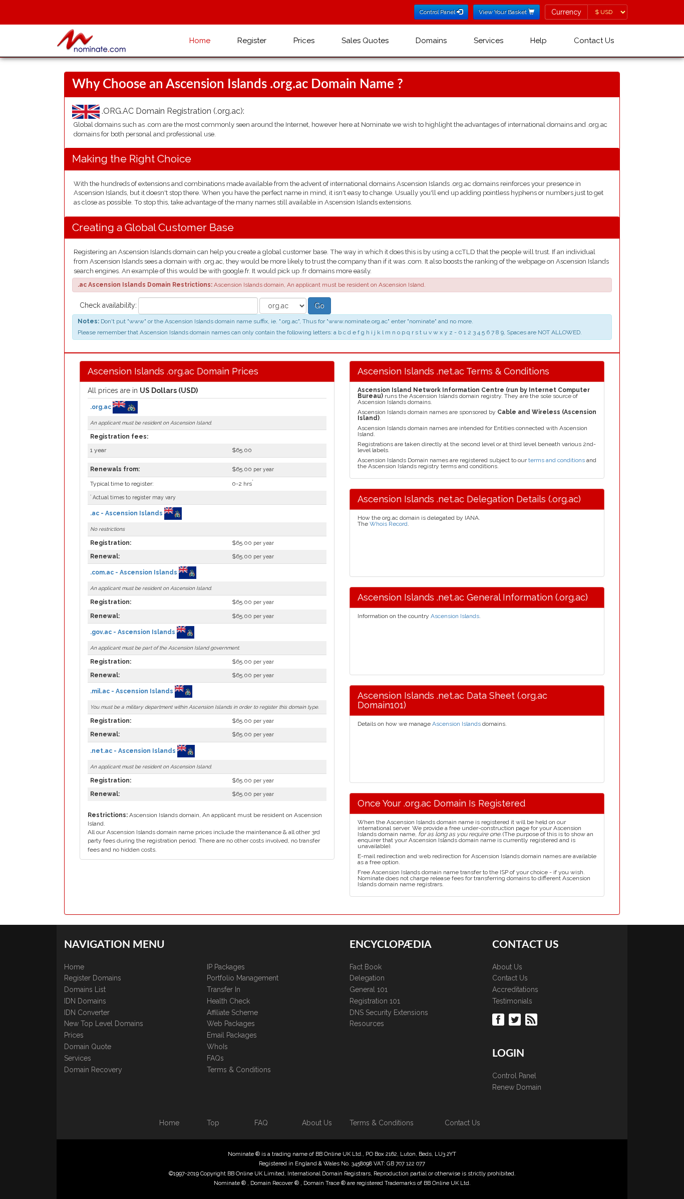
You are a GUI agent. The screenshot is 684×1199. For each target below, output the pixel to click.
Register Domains (92, 978)
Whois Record (389, 523)
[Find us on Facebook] (499, 1019)
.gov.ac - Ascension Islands (133, 631)
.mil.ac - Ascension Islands (132, 691)
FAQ (261, 1123)
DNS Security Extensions (389, 1013)
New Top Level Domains (103, 1024)
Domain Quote (87, 1047)
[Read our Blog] (532, 1019)
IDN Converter (87, 1013)
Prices (303, 40)
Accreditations (515, 989)
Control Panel (514, 1076)
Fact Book (366, 967)
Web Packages (231, 1024)
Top (213, 1123)
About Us (507, 967)
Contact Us (594, 40)
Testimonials (512, 1001)
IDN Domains (85, 1001)
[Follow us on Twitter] (516, 1019)
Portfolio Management (242, 978)
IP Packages (226, 967)
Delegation (367, 978)
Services (488, 40)
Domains (431, 40)
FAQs (215, 1058)
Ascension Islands (455, 616)
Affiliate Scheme (232, 1013)
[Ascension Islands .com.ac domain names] (187, 572)
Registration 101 (375, 1001)
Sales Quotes (365, 40)
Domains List (85, 989)
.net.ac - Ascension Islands (133, 750)
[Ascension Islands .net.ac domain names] (186, 750)
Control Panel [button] (438, 12)
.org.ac (101, 407)
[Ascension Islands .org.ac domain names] (125, 407)
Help (538, 40)
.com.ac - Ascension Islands (134, 572)
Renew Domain (516, 1087)
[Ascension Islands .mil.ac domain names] (183, 691)
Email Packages (232, 1035)
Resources (367, 1024)
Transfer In (223, 989)
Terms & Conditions (239, 1070)
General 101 (369, 989)
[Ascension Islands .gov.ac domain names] (185, 631)
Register (251, 40)
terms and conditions (556, 460)
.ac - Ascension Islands (127, 513)
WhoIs (217, 1047)
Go (319, 306)
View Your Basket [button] (503, 12)
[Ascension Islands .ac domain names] (173, 513)
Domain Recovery (93, 1070)
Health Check (228, 1001)
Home (199, 40)
